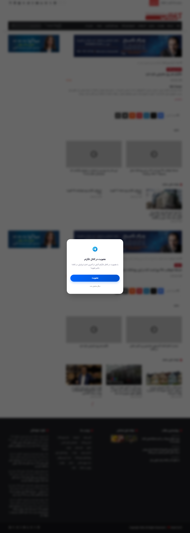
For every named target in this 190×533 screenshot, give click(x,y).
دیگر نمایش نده (95, 286)
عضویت (95, 278)
